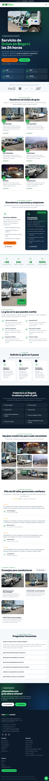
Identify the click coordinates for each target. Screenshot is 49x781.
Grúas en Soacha (29, 742)
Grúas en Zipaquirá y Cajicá (31, 751)
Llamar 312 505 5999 (10, 60)
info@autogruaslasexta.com (9, 726)
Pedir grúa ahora (11, 243)
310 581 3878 (33, 246)
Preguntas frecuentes (6, 767)
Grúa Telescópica (8, 153)
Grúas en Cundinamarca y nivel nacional (34, 755)
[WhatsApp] (9, 734)
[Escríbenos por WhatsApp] (46, 778)
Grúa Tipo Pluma (31, 124)
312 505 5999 (8, 704)
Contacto (3, 765)
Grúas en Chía (28, 744)
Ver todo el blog (40, 570)
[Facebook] (2, 734)
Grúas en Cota (28, 747)
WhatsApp (25, 60)
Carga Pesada (31, 153)
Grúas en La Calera (29, 753)
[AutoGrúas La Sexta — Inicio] (7, 4)
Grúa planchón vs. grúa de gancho (35, 591)
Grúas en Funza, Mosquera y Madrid (33, 749)
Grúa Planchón (7, 124)
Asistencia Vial (31, 181)
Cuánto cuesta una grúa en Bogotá (12, 617)
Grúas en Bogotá (29, 740)
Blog (2, 762)
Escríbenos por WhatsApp (10, 770)
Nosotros (3, 760)
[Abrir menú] (46, 4)
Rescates (5, 181)
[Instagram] (6, 734)
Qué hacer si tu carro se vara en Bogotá (8, 591)
